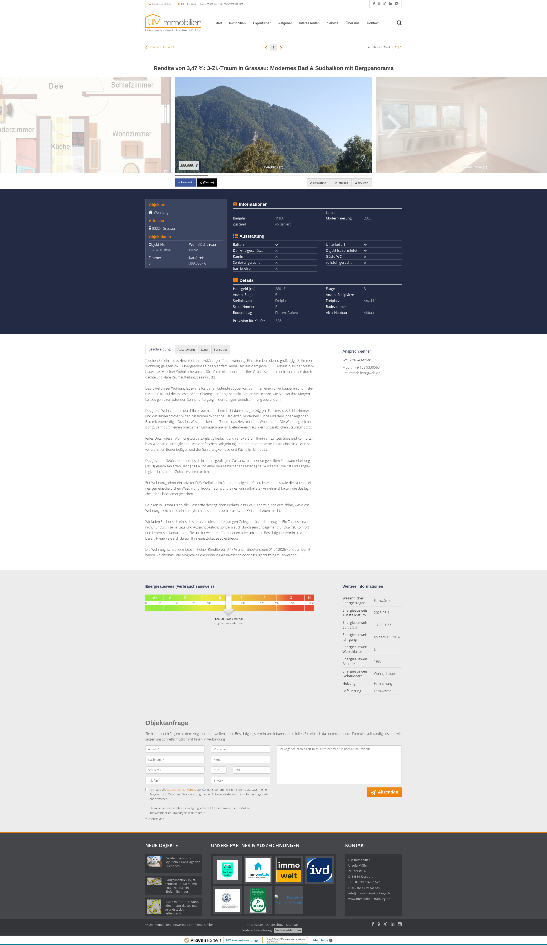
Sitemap (292, 925)
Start (218, 23)
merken (343, 182)
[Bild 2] (224, 175)
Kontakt (372, 23)
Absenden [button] (388, 792)
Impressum (255, 925)
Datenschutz (275, 925)
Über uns (353, 23)
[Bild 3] (257, 175)
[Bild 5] (322, 175)
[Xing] (384, 3)
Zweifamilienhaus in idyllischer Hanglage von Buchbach (182, 862)
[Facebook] (374, 3)
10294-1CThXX (160, 250)
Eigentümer (262, 23)
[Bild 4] (290, 175)
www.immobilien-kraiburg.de (369, 899)
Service (332, 23)
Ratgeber (285, 23)
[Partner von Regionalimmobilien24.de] (295, 900)
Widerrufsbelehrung (257, 930)
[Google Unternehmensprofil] (379, 3)
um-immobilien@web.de (361, 373)
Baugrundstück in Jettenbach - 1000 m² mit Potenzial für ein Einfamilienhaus (181, 885)
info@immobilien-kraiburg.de (369, 893)
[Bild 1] (191, 175)
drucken (362, 182)
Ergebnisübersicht (161, 47)
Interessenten (309, 23)
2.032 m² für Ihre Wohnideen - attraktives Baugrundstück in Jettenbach (182, 907)
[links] (266, 47)
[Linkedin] (390, 3)
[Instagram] (396, 3)
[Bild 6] (355, 175)
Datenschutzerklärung (181, 790)
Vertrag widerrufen (288, 930)
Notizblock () (320, 182)
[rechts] (281, 47)
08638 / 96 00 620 (161, 3)
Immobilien (237, 23)
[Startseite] (175, 23)
